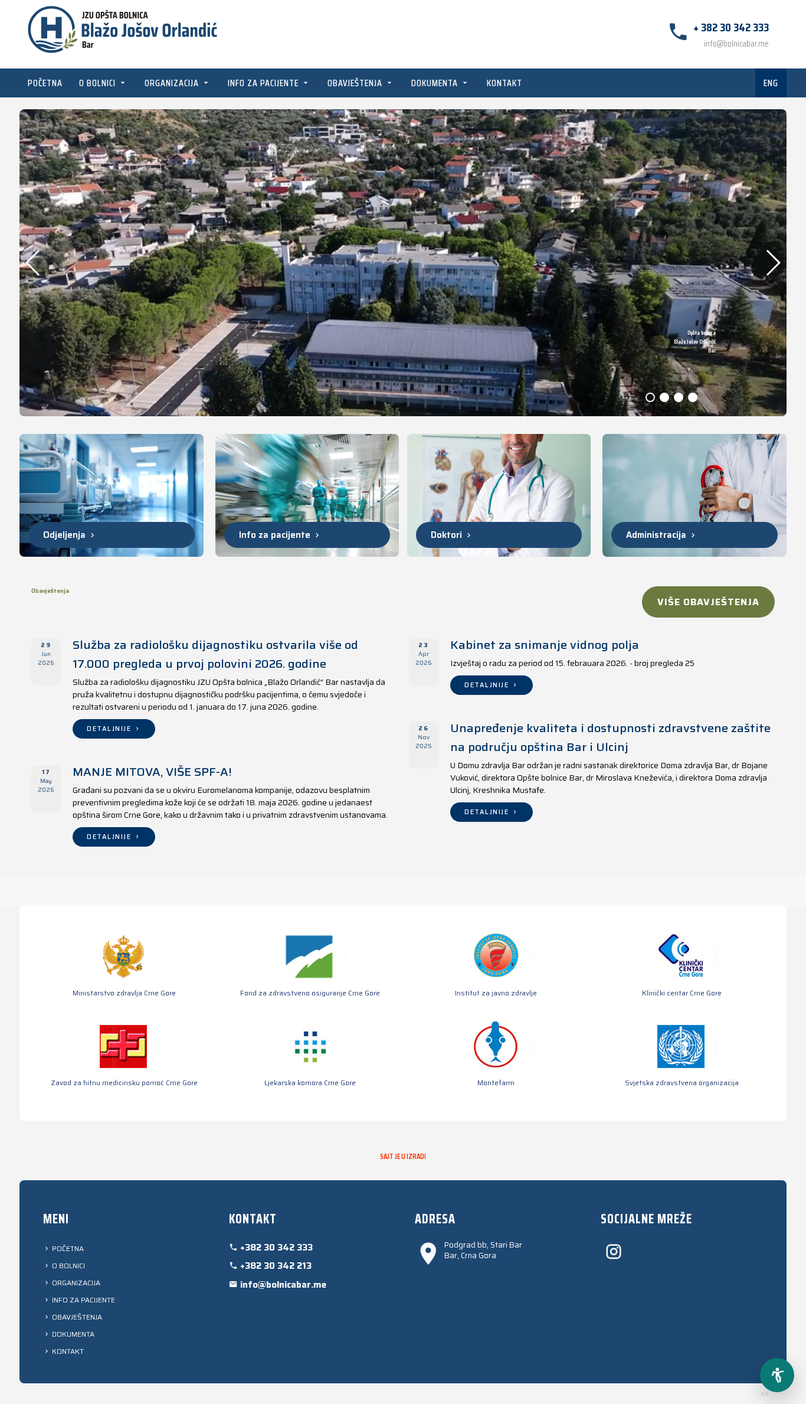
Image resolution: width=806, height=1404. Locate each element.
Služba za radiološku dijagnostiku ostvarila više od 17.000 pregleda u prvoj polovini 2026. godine (215, 654)
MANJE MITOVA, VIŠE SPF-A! (152, 771)
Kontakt (504, 83)
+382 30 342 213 (275, 1266)
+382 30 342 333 (275, 1247)
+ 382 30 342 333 (731, 27)
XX (765, 1393)
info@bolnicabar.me (736, 44)
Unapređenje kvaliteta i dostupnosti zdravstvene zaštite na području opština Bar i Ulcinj (610, 737)
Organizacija (173, 83)
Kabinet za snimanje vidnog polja (544, 644)
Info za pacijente (264, 83)
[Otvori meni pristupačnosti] (777, 1375)
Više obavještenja (708, 602)
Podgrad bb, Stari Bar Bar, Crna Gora (483, 1250)
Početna (45, 83)
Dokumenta (435, 83)
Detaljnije (110, 729)
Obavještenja (356, 83)
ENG (771, 83)
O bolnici (98, 83)
